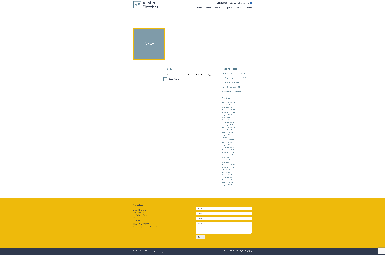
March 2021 (226, 162)
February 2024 (228, 122)
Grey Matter (234, 252)
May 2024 (226, 117)
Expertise (229, 8)
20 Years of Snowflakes (231, 92)
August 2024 (227, 115)
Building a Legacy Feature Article (235, 78)
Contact (249, 8)
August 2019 (227, 185)
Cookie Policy (159, 252)
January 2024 (227, 125)
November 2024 (228, 112)
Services (218, 8)
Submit (201, 237)
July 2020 (226, 170)
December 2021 (228, 150)
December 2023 (228, 127)
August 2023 (227, 135)
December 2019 (228, 180)
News (239, 8)
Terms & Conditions (148, 252)
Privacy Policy (137, 252)
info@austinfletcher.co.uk (239, 3)
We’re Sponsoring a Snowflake (234, 73)
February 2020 (228, 177)
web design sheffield (245, 252)
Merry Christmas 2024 (231, 87)
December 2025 (228, 102)
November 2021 (228, 152)
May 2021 (226, 157)
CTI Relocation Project (231, 82)
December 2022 (228, 142)
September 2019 (228, 182)
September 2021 (228, 155)
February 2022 (228, 147)
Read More (173, 79)
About (208, 8)
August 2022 (227, 145)
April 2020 (226, 172)
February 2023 (228, 140)
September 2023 (229, 132)
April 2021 (226, 160)
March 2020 (227, 175)
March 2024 (227, 120)
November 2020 (228, 167)
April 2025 (226, 105)
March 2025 (227, 107)
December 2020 (228, 165)
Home (199, 8)
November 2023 (228, 130)
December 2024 (228, 110)
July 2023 (225, 137)
